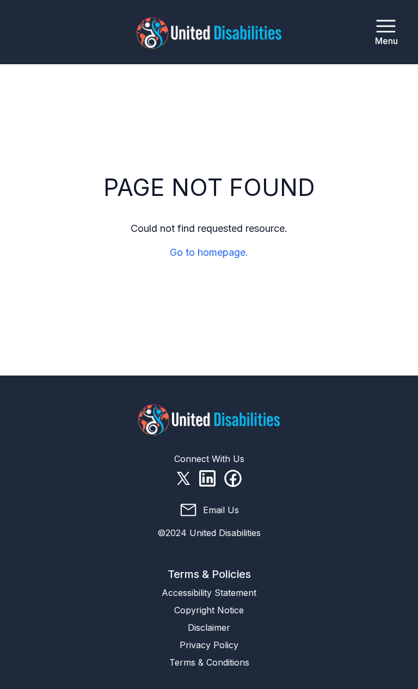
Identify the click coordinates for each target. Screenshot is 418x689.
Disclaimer (209, 627)
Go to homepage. (209, 252)
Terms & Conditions (209, 662)
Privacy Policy (209, 644)
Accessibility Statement (209, 592)
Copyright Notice (209, 610)
